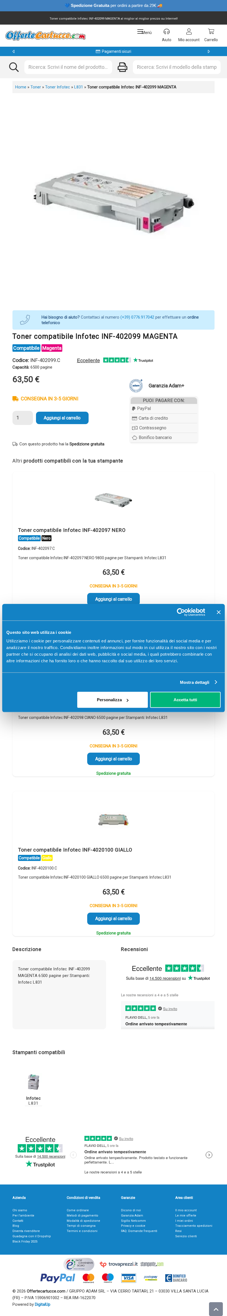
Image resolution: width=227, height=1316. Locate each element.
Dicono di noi (131, 1210)
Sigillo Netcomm (133, 1221)
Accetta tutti (185, 699)
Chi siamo (19, 1210)
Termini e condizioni (82, 1231)
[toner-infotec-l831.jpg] (33, 1081)
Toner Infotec (57, 87)
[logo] (45, 36)
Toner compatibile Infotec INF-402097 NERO (72, 530)
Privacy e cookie (133, 1226)
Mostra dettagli (195, 682)
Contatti (17, 1221)
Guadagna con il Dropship (31, 1236)
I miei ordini (184, 1221)
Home (20, 87)
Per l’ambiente (23, 1215)
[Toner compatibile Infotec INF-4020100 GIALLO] (113, 820)
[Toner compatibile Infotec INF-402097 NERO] (113, 500)
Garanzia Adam (132, 1215)
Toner (35, 87)
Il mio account (186, 1210)
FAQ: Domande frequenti (139, 1231)
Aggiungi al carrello (62, 418)
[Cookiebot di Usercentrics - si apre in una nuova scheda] (181, 612)
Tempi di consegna (81, 1226)
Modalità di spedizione (83, 1221)
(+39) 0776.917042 (137, 317)
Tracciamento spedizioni (193, 1226)
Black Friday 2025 (24, 1241)
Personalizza (109, 699)
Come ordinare (78, 1210)
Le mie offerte (185, 1215)
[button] (144, 31)
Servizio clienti (186, 1236)
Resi (178, 1231)
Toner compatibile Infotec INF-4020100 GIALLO (75, 850)
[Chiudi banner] (219, 612)
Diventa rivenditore (26, 1231)
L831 (78, 87)
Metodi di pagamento (82, 1215)
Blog (15, 1226)
